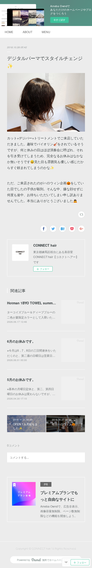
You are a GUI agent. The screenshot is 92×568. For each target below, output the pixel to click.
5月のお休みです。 (21, 379)
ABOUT (27, 32)
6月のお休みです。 (21, 341)
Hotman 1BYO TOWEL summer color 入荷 (39, 303)
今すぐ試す (59, 20)
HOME (9, 32)
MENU (46, 32)
